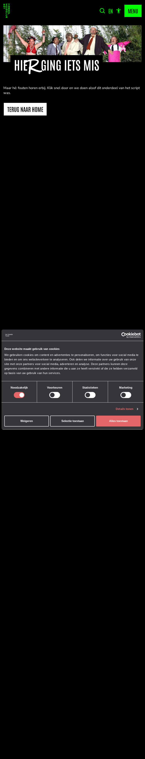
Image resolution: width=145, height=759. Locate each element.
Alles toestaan (118, 421)
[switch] (54, 395)
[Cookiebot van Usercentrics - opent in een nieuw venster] (124, 335)
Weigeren (26, 421)
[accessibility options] (118, 11)
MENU (133, 10)
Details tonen (124, 408)
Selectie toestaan (72, 421)
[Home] (6, 11)
